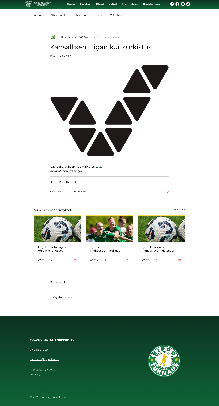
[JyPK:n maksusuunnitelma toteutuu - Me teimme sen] (109, 229)
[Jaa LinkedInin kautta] (67, 181)
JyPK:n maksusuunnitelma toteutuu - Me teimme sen (109, 248)
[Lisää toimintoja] (167, 37)
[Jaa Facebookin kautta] (51, 181)
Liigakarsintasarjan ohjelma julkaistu (52, 248)
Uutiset (100, 15)
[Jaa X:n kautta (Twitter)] (59, 181)
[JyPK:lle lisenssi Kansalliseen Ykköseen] (161, 229)
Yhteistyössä (117, 15)
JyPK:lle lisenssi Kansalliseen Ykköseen (158, 248)
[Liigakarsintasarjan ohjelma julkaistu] (57, 229)
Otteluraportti (81, 15)
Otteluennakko (58, 15)
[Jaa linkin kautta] (75, 181)
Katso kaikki (178, 209)
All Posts (39, 15)
